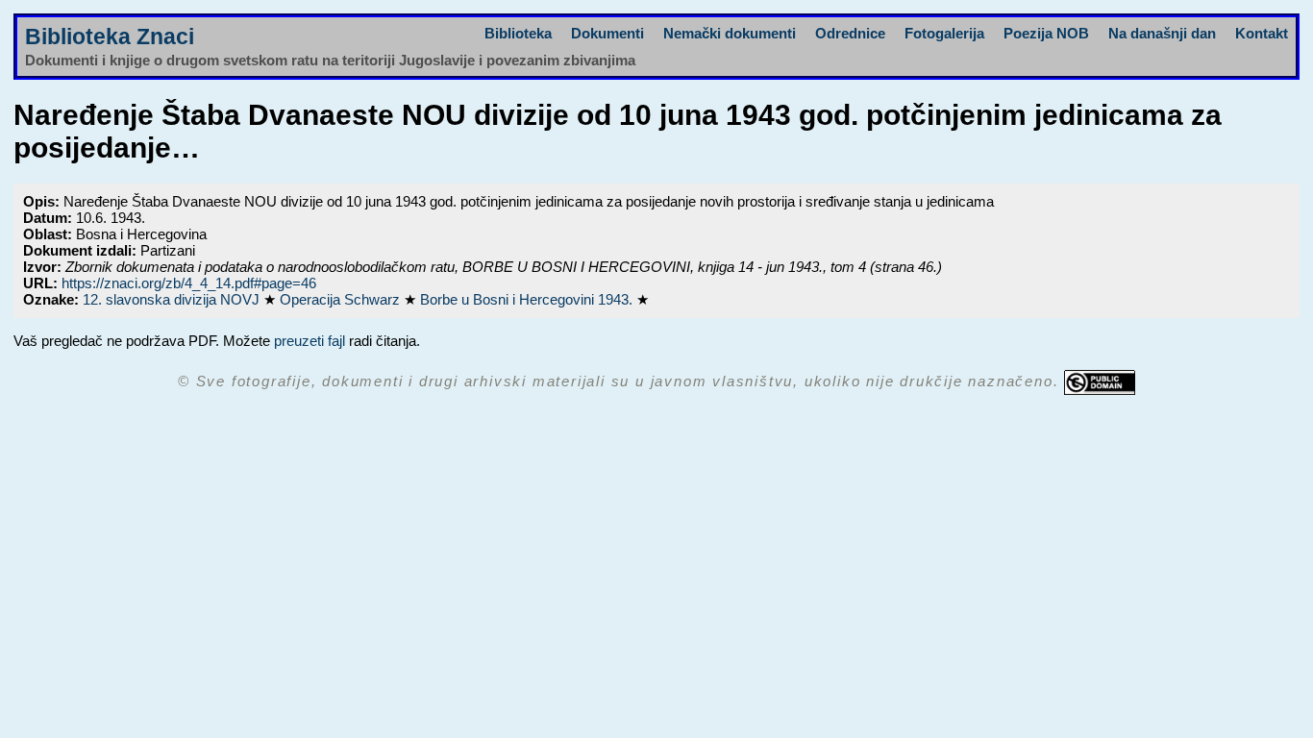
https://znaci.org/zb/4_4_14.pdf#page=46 (189, 283)
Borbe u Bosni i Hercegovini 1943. (528, 299)
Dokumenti (607, 33)
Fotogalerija (944, 33)
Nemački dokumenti (729, 33)
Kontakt (1261, 33)
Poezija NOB (1046, 33)
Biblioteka (518, 33)
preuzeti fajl (309, 340)
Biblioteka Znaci (109, 37)
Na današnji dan (1162, 33)
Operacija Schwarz (342, 299)
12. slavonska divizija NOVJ (173, 299)
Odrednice (850, 33)
